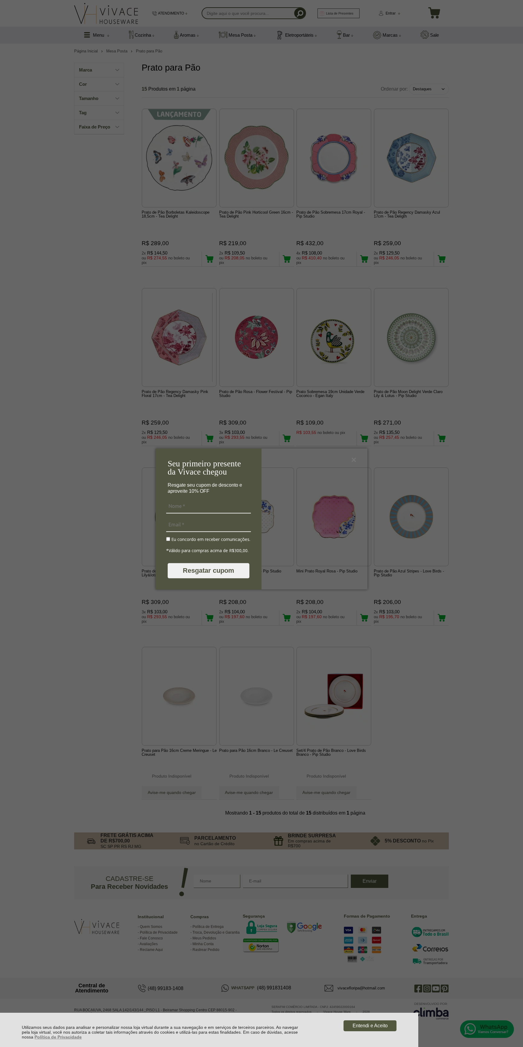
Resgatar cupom (208, 570)
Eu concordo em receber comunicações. (210, 539)
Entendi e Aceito (370, 1025)
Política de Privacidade (58, 1037)
